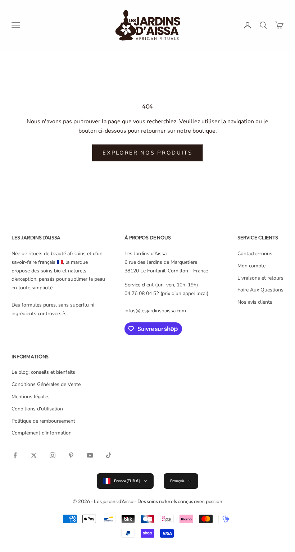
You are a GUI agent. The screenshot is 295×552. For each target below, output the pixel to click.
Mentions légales (31, 396)
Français (177, 480)
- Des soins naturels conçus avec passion (178, 501)
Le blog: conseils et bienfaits (43, 372)
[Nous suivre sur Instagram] (52, 455)
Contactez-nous (254, 253)
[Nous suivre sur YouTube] (90, 455)
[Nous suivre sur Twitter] (33, 455)
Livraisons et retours (260, 278)
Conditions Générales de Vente (46, 384)
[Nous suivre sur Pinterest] (71, 455)
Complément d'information (42, 432)
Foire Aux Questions (260, 289)
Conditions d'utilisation (37, 408)
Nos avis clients (254, 302)
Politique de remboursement (43, 421)
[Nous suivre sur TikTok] (108, 455)
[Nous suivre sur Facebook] (15, 455)
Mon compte (251, 265)
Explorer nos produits (147, 152)
